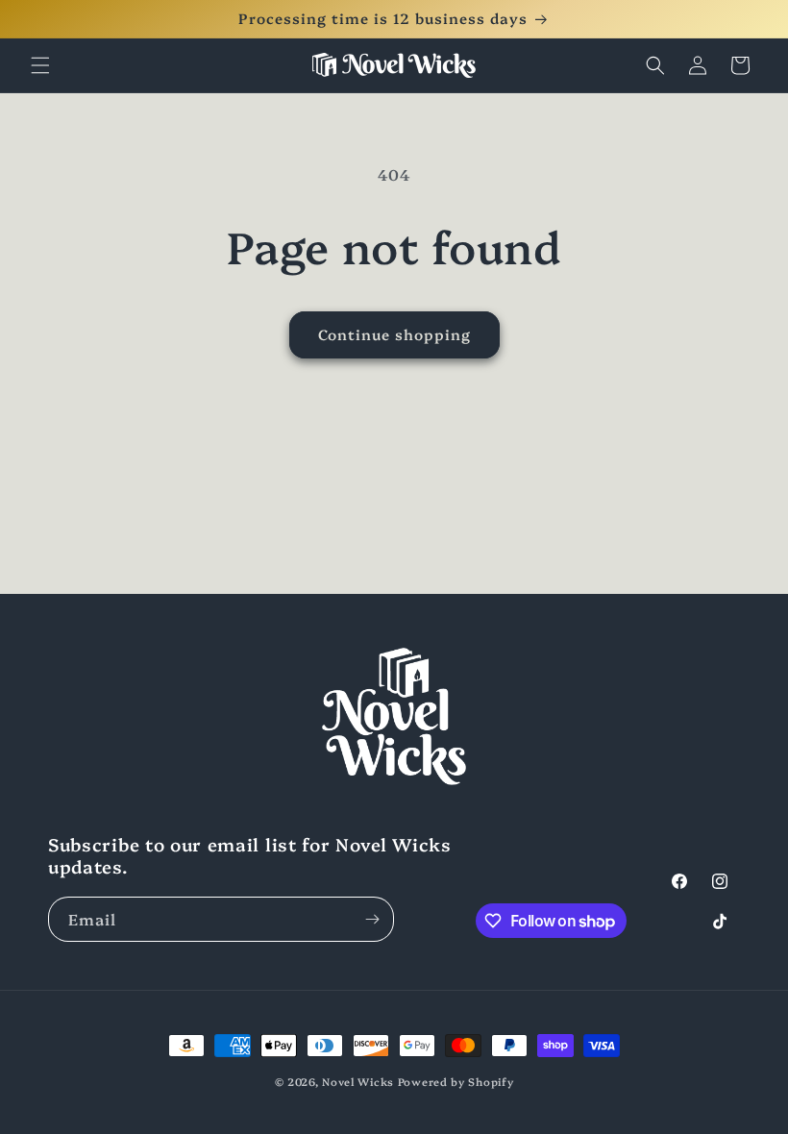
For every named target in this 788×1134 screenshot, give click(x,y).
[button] (40, 65)
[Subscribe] (372, 919)
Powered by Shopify (456, 1081)
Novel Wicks (358, 1081)
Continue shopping (394, 334)
